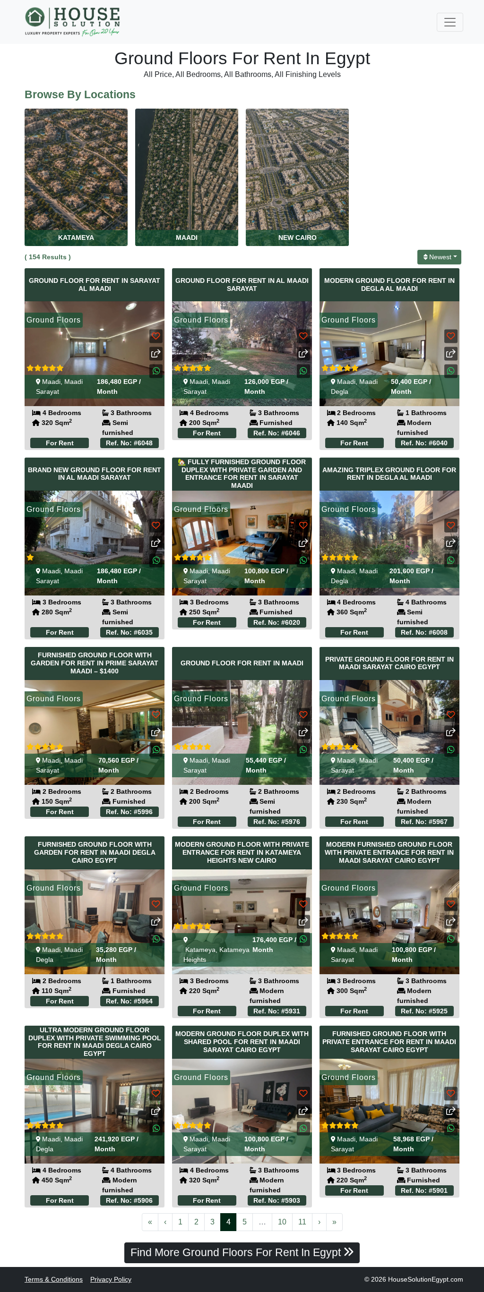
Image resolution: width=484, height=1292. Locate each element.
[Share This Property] (156, 353)
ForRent (60, 443)
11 (302, 1222)
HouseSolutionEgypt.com (425, 1279)
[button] (156, 371)
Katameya (200, 949)
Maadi (51, 381)
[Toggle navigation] (450, 22)
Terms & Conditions (54, 1279)
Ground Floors (53, 320)
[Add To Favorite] (156, 336)
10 (282, 1222)
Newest (440, 257)
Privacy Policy (110, 1279)
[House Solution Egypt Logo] (73, 22)
